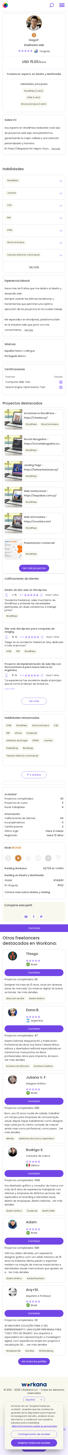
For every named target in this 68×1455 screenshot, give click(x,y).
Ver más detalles (27, 992)
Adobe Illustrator (35, 1278)
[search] (51, 5)
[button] (34, 181)
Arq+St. (32, 1289)
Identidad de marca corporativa (36, 1138)
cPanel (18, 733)
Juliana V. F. (36, 1077)
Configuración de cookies (34, 1434)
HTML (8, 651)
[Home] (5, 5)
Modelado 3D (13, 1350)
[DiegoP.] (33, 916)
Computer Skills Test (17, 382)
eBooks (10, 1138)
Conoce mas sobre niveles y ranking (27, 892)
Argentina (37, 1020)
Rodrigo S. (34, 1149)
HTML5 (35, 740)
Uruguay (45, 51)
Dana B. (32, 1010)
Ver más (55, 148)
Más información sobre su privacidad (35, 1426)
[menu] (61, 5)
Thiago (32, 953)
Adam (31, 1222)
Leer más (10, 688)
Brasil (34, 964)
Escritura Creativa (43, 1066)
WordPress (11, 616)
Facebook (32, 733)
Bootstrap (28, 748)
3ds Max (29, 1350)
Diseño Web (48, 1210)
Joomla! (48, 740)
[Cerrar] (64, 1429)
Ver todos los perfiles (34, 1361)
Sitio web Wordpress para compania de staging (30, 630)
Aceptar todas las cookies (34, 1442)
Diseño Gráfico (37, 998)
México (35, 1165)
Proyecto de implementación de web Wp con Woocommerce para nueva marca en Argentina (33, 667)
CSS (56, 725)
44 (61, 818)
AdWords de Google (17, 740)
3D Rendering (46, 1350)
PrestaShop (12, 748)
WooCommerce (40, 725)
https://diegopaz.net (20, 148)
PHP (18, 651)
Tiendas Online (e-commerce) (22, 755)
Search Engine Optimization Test (25, 387)
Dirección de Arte (15, 998)
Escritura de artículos (17, 1066)
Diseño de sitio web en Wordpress (26, 590)
